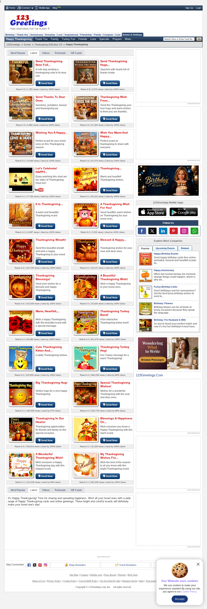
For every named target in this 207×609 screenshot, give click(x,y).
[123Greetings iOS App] (152, 212)
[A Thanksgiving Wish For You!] (85, 215)
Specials (104, 39)
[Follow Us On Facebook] (142, 231)
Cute (117, 34)
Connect (26, 8)
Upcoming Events (165, 248)
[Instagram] (45, 565)
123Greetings (13, 44)
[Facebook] (29, 565)
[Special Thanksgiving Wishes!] (85, 393)
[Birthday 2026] (168, 180)
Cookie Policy (70, 580)
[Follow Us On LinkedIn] (163, 231)
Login (198, 8)
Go (199, 39)
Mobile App (44, 8)
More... (129, 39)
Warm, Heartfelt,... (48, 311)
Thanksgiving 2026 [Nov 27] (48, 44)
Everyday (50, 34)
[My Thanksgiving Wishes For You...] (85, 465)
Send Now (47, 83)
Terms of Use (38, 580)
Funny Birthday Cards (165, 287)
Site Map (74, 574)
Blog (55, 8)
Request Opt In (130, 580)
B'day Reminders (77, 565)
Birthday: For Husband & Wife (170, 320)
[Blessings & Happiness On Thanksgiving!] (85, 429)
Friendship (86, 34)
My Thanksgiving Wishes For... (112, 455)
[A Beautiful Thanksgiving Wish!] (85, 286)
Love (59, 34)
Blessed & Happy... (113, 239)
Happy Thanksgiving (19, 39)
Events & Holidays (132, 34)
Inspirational (71, 34)
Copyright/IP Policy (88, 580)
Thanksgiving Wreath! (51, 239)
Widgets (122, 574)
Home (12, 8)
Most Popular (18, 53)
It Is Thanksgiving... (49, 204)
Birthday (10, 34)
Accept (179, 599)
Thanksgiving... (111, 168)
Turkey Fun (68, 39)
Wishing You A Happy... (51, 132)
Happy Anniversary (164, 270)
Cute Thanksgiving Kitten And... (49, 348)
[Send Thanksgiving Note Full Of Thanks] (20, 72)
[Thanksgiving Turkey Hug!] (85, 357)
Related (185, 248)
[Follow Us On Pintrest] (174, 231)
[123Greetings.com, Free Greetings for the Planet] (29, 22)
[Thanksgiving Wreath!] (20, 250)
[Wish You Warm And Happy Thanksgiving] (85, 143)
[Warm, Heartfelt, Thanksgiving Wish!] (20, 322)
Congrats (108, 34)
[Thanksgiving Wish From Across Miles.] (85, 107)
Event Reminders (127, 565)
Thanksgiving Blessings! (45, 277)
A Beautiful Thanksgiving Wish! (114, 277)
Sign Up (189, 8)
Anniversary (36, 34)
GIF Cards (76, 53)
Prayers (117, 39)
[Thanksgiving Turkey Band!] (85, 322)
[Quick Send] (10, 82)
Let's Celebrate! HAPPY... (46, 170)
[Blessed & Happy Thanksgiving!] (85, 250)
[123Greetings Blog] (168, 353)
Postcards (60, 53)
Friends (82, 39)
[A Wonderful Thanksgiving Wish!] (20, 465)
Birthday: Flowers (163, 303)
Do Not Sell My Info (110, 580)
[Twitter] (34, 565)
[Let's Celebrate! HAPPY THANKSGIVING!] (20, 179)
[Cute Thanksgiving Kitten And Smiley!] (20, 357)
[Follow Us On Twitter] (152, 231)
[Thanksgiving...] (85, 179)
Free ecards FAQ (154, 580)
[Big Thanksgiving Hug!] (20, 393)
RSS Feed (132, 574)
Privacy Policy (54, 580)
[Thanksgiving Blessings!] (20, 286)
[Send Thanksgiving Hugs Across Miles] (85, 72)
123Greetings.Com (149, 375)
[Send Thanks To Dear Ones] (20, 107)
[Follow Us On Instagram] (184, 231)
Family (97, 34)
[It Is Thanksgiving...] (20, 215)
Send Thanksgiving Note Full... (49, 63)
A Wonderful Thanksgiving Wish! (49, 455)
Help (141, 580)
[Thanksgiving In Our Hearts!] (20, 429)
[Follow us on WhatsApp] (194, 231)
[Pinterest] (40, 565)
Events (27, 44)
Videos (46, 53)
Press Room (110, 574)
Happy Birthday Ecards (166, 253)
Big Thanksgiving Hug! (52, 382)
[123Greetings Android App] (183, 212)
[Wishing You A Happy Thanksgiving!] (20, 143)
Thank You (22, 34)
